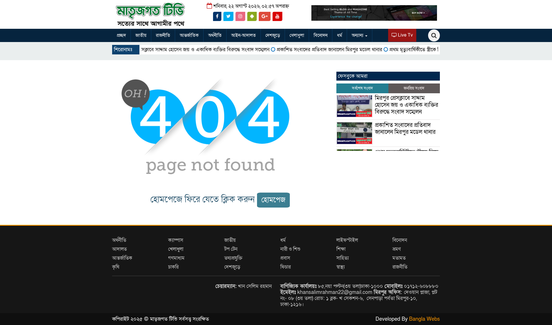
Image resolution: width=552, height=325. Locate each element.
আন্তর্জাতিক (189, 35)
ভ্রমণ (396, 249)
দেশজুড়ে (272, 35)
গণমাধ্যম (176, 258)
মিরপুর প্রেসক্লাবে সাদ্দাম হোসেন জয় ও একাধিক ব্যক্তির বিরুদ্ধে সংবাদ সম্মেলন (185, 49)
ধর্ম (339, 35)
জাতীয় (140, 35)
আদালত (119, 249)
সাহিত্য (342, 258)
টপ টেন (230, 249)
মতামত (399, 258)
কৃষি (115, 267)
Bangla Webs (424, 319)
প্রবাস (285, 258)
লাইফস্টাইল (347, 240)
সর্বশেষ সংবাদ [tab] (362, 88)
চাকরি (173, 267)
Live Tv (405, 35)
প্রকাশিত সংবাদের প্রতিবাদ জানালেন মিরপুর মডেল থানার (318, 49)
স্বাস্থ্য (340, 267)
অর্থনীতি (215, 35)
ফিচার (285, 267)
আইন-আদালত (243, 35)
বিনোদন (320, 35)
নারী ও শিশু (290, 249)
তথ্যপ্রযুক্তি (233, 258)
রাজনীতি (163, 35)
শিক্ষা (341, 249)
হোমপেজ (273, 200)
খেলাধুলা (297, 35)
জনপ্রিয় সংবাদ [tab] (414, 88)
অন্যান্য (358, 35)
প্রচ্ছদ (121, 35)
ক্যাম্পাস (175, 240)
